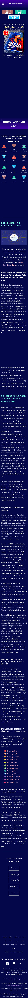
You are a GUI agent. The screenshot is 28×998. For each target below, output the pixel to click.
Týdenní (13, 880)
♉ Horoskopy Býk (10, 754)
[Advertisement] (14, 75)
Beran (6, 937)
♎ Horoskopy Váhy (11, 768)
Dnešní (13, 868)
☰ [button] (3, 3)
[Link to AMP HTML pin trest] (20, 965)
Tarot (13, 893)
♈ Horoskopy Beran (11, 751)
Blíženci (19, 937)
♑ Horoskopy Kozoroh (12, 777)
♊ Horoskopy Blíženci (12, 757)
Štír (23, 941)
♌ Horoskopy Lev (10, 762)
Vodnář (22, 945)
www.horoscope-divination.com (14, 985)
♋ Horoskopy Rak (10, 759)
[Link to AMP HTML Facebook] (7, 965)
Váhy (19, 941)
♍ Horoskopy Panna (11, 765)
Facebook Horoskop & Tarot (13, 263)
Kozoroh (15, 945)
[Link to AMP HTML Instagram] (14, 965)
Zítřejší (13, 874)
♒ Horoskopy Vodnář (11, 779)
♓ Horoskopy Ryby (11, 782)
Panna (12, 941)
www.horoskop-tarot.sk (14, 979)
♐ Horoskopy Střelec (11, 774)
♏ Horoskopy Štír (10, 771)
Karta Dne (13, 886)
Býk (12, 937)
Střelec (7, 945)
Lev (6, 941)
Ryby (14, 948)
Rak (24, 937)
